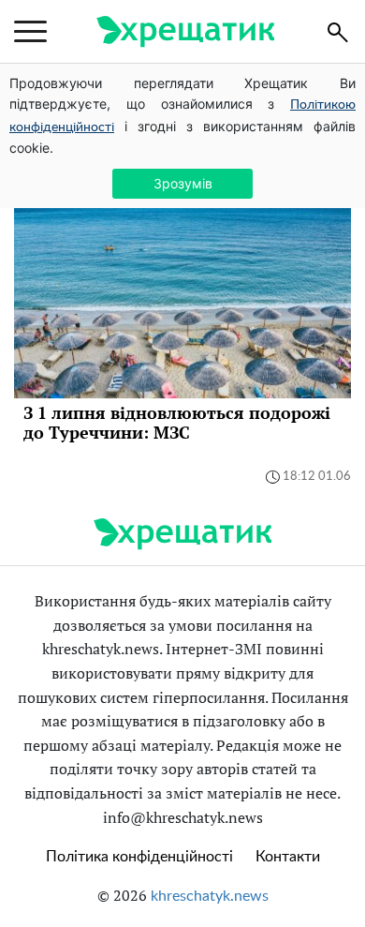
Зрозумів (182, 183)
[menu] (30, 32)
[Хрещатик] (185, 31)
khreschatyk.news (210, 896)
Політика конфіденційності (139, 856)
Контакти (288, 856)
